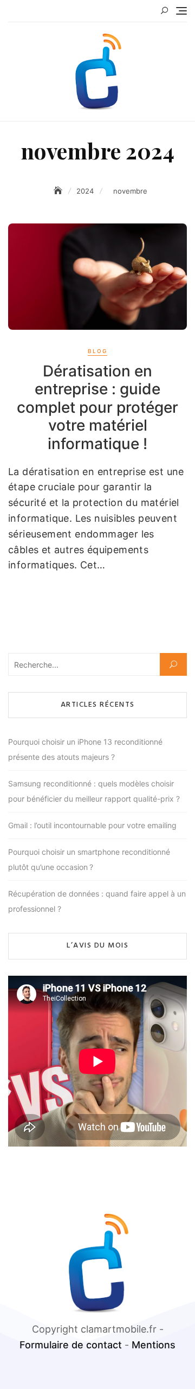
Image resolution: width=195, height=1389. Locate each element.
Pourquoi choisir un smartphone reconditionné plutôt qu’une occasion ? (89, 859)
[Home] (59, 190)
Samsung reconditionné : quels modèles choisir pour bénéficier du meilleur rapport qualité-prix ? (94, 791)
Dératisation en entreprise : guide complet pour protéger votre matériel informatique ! (97, 407)
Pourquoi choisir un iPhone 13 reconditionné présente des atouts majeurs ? (85, 749)
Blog (97, 351)
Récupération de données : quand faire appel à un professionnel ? (97, 901)
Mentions (154, 1344)
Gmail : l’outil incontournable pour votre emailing (92, 825)
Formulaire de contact (71, 1344)
